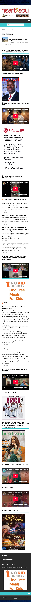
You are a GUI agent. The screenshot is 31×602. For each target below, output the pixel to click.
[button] (29, 21)
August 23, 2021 (15, 42)
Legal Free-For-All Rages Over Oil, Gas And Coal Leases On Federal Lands (18, 39)
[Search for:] (15, 24)
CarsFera (6, 303)
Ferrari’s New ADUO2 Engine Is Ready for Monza (15, 328)
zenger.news (24, 42)
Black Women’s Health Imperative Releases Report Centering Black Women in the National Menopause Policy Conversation (15, 229)
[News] (5, 39)
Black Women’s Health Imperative (14, 199)
